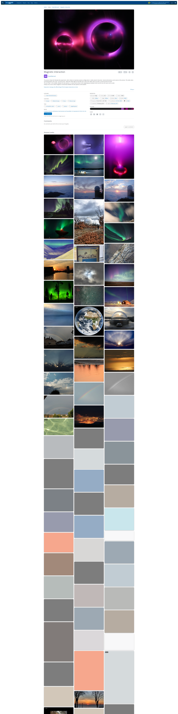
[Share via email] (100, 114)
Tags (32, 2)
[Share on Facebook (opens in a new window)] (91, 114)
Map (29, 2)
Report (132, 89)
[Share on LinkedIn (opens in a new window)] (94, 114)
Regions (24, 2)
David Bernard (55, 7)
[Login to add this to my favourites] (129, 72)
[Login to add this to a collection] (132, 72)
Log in (172, 2)
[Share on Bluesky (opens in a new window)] (97, 114)
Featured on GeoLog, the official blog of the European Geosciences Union (61, 87)
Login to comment (129, 127)
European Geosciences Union (160, 3)
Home (45, 7)
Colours (36, 2)
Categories (19, 2)
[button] (175, 3)
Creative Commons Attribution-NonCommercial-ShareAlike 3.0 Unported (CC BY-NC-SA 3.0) (65, 111)
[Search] (3, 3)
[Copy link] (103, 114)
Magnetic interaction (65, 7)
